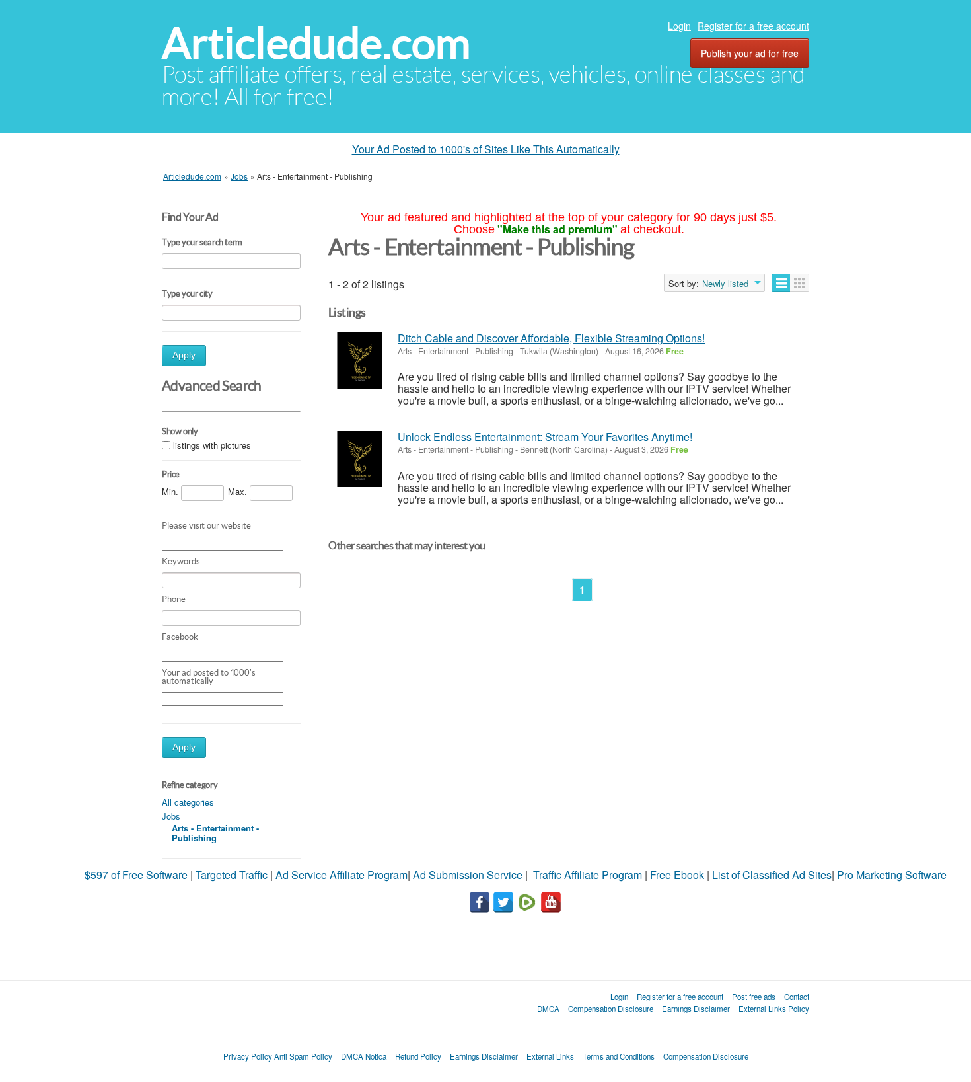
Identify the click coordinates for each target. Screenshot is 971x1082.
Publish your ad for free (750, 52)
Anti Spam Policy (303, 1056)
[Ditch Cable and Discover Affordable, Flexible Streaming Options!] (359, 360)
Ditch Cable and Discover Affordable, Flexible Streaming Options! (551, 338)
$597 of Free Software (136, 874)
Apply (184, 355)
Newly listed (725, 284)
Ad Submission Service (467, 874)
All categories (188, 802)
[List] (781, 283)
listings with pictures (212, 445)
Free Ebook (677, 874)
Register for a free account (753, 25)
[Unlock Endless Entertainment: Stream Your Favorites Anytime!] (359, 459)
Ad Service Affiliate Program (341, 874)
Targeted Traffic (232, 874)
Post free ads (753, 996)
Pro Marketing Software (892, 874)
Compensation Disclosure (610, 1008)
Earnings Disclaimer (696, 1008)
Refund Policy (418, 1056)
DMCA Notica (363, 1056)
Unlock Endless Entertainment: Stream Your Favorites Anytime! (545, 436)
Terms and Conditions (619, 1056)
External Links (550, 1056)
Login (679, 25)
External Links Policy (773, 1008)
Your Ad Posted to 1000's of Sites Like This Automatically (486, 149)
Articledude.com (316, 43)
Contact (796, 996)
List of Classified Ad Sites (772, 874)
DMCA (548, 1008)
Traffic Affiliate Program (587, 874)
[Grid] (799, 283)
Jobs (171, 816)
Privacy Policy (247, 1056)
